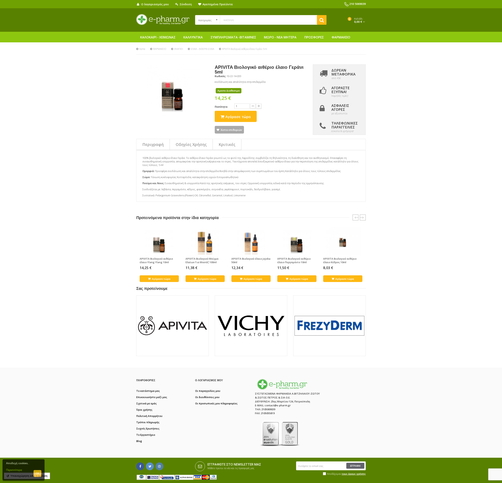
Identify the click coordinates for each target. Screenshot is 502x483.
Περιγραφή (153, 144)
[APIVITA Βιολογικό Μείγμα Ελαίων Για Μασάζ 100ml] (205, 241)
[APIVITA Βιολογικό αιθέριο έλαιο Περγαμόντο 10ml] (296, 241)
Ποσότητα (221, 106)
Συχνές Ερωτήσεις (147, 428)
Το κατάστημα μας (148, 391)
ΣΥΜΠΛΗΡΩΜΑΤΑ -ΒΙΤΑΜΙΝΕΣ (233, 37)
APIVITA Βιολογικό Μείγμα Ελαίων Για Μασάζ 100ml (202, 260)
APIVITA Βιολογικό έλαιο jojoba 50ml (250, 260)
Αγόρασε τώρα (160, 279)
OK (37, 473)
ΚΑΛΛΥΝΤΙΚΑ (193, 37)
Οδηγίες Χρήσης (191, 144)
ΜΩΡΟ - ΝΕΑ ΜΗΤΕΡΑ (280, 37)
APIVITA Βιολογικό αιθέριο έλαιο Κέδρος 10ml (339, 260)
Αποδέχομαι (346, 474)
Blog (139, 441)
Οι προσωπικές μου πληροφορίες (216, 403)
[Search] (321, 20)
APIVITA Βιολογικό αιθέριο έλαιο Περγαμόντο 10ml (294, 260)
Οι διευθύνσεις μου (207, 397)
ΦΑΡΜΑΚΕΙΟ (341, 37)
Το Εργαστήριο (145, 435)
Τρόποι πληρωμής (147, 422)
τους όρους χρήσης (354, 474)
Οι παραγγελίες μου (207, 391)
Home (141, 49)
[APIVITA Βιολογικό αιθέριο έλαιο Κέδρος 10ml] (342, 241)
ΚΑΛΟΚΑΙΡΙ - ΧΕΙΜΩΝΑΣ (158, 37)
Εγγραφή (355, 466)
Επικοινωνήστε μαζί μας (151, 397)
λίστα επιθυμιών (231, 130)
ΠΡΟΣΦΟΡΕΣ (314, 37)
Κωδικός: (220, 76)
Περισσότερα (14, 469)
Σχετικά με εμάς (146, 403)
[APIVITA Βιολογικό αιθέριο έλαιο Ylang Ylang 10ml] (159, 241)
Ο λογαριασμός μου (209, 380)
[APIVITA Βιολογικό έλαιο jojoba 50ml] (251, 241)
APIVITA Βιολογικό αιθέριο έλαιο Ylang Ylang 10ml (156, 260)
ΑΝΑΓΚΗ (178, 49)
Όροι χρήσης (144, 409)
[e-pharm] (162, 19)
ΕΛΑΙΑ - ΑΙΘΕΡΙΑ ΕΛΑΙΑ (202, 49)
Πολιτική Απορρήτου (149, 416)
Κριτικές (227, 144)
